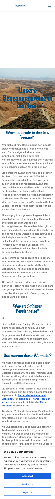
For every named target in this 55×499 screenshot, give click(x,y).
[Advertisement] (27, 40)
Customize (27, 484)
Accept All (27, 476)
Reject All (27, 492)
